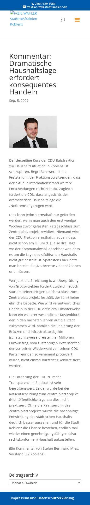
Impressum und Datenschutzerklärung (42, 498)
